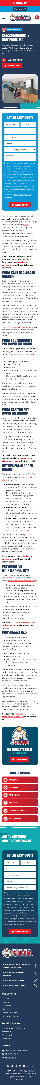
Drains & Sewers (18, 811)
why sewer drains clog (21, 327)
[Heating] (5, 787)
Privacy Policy (19, 195)
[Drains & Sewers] (5, 810)
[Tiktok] (16, 1066)
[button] (3, 18)
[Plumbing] (5, 795)
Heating (13, 787)
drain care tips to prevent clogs (22, 581)
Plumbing (14, 795)
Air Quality (15, 819)
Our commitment (10, 685)
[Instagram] (32, 1066)
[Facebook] (8, 1066)
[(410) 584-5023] (4, 60)
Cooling (13, 780)
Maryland (18, 9)
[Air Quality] (5, 818)
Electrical (15, 803)
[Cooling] (5, 780)
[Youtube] (24, 1066)
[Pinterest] (20, 1066)
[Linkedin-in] (28, 1066)
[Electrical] (5, 802)
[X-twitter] (12, 1066)
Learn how (24, 530)
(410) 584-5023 (15, 60)
